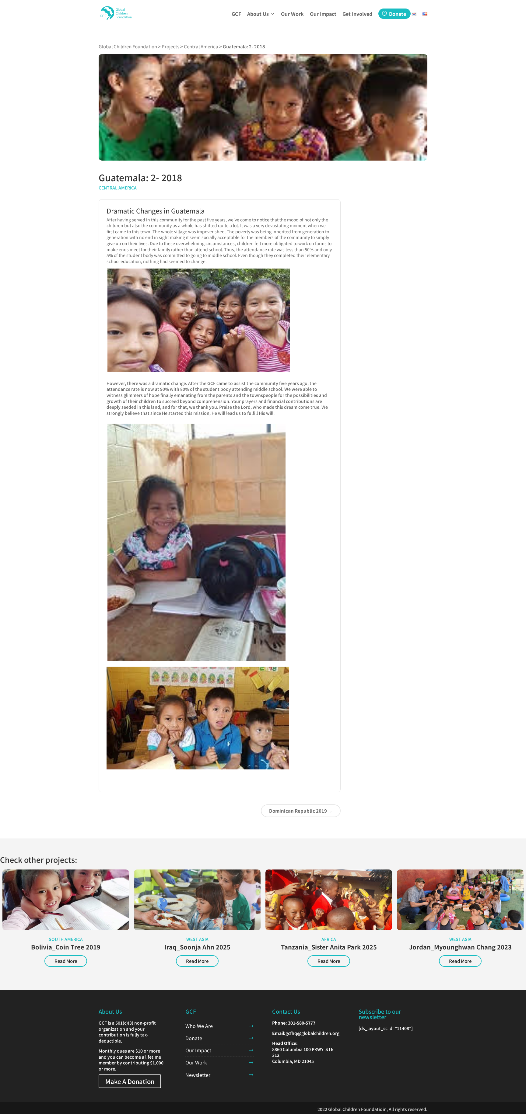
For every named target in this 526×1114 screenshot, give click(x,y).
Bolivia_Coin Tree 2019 (65, 946)
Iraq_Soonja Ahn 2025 (197, 946)
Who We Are (199, 1025)
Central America (118, 188)
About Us (258, 14)
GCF (236, 14)
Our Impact (323, 14)
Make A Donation (129, 1081)
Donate (397, 13)
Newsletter (197, 1074)
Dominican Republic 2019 (300, 810)
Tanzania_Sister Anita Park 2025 (329, 946)
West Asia (197, 939)
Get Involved (357, 14)
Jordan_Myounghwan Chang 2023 (460, 946)
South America (66, 939)
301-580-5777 (301, 1023)
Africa (328, 939)
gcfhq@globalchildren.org (312, 1033)
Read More (65, 961)
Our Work (292, 14)
